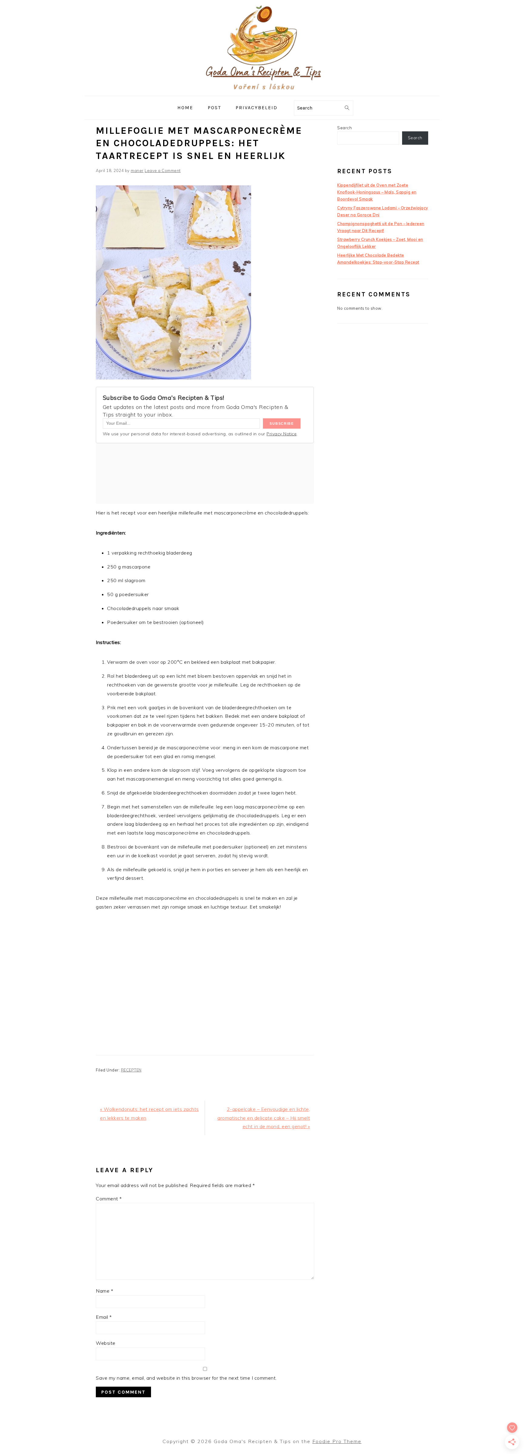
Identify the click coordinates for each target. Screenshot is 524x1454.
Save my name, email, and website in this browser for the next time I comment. (186, 1378)
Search (344, 127)
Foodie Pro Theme (336, 1441)
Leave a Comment (163, 170)
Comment (109, 1199)
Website (106, 1343)
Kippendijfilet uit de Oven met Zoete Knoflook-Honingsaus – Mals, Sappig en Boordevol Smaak (377, 192)
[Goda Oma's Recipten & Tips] (262, 91)
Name (104, 1291)
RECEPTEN (131, 1070)
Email (104, 1317)
